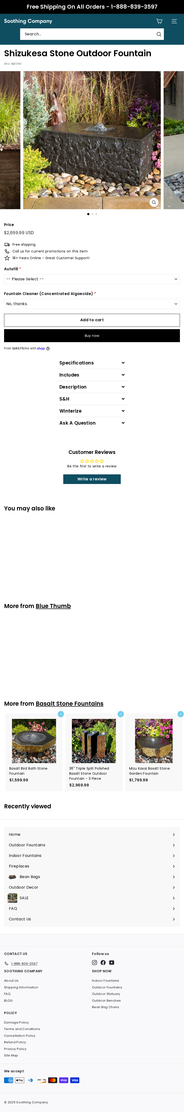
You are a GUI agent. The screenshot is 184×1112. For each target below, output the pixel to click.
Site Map (11, 1055)
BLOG (8, 1000)
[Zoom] (154, 202)
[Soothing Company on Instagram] (94, 962)
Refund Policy (15, 1042)
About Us (11, 980)
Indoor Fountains (105, 980)
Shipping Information (21, 987)
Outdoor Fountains (107, 987)
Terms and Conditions (22, 1029)
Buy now (92, 335)
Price (9, 224)
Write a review (92, 479)
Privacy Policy (15, 1049)
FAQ (7, 994)
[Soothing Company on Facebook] (103, 962)
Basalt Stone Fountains (70, 704)
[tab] (92, 363)
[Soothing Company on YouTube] (111, 962)
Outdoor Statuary (106, 994)
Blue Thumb (53, 606)
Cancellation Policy (19, 1035)
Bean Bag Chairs (105, 1007)
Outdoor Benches (106, 1000)
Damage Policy (16, 1022)
